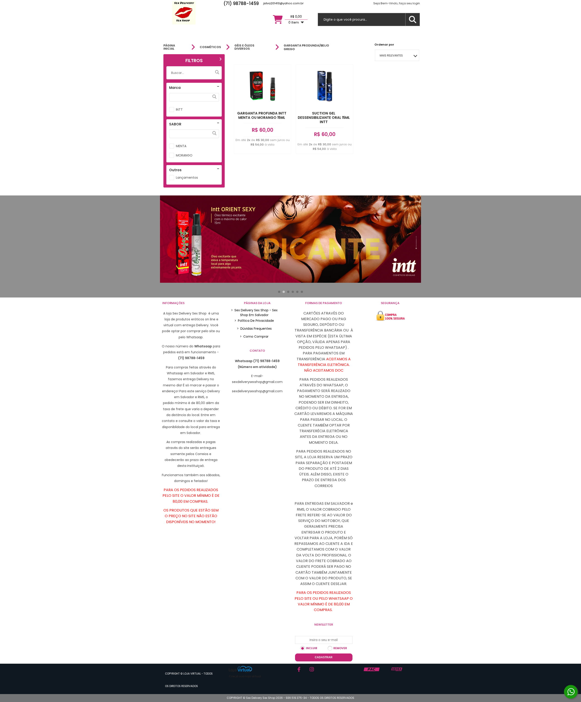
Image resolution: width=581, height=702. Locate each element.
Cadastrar (323, 657)
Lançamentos (187, 177)
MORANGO (184, 155)
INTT (179, 109)
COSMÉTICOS (210, 47)
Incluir (311, 648)
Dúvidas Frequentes (254, 328)
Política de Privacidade (254, 320)
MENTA (181, 146)
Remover (340, 648)
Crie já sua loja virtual (245, 676)
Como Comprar (254, 336)
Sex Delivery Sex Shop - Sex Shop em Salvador (254, 312)
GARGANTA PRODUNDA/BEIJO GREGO (306, 47)
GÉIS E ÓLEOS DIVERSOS (244, 47)
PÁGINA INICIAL (169, 47)
